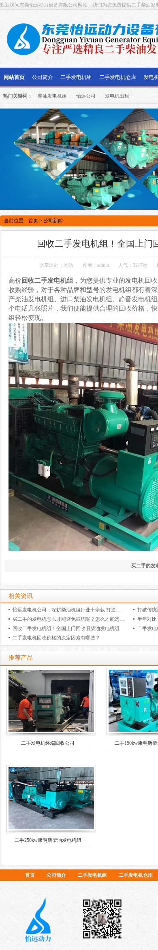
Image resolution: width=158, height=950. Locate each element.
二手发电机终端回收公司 (48, 743)
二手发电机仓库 (117, 77)
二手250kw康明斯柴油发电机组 (48, 840)
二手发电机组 (76, 77)
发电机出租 (117, 96)
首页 (33, 221)
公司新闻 (53, 221)
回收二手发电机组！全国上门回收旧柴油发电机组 (66, 628)
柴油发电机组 (52, 96)
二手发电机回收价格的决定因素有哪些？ (56, 638)
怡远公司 (86, 96)
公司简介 (42, 77)
